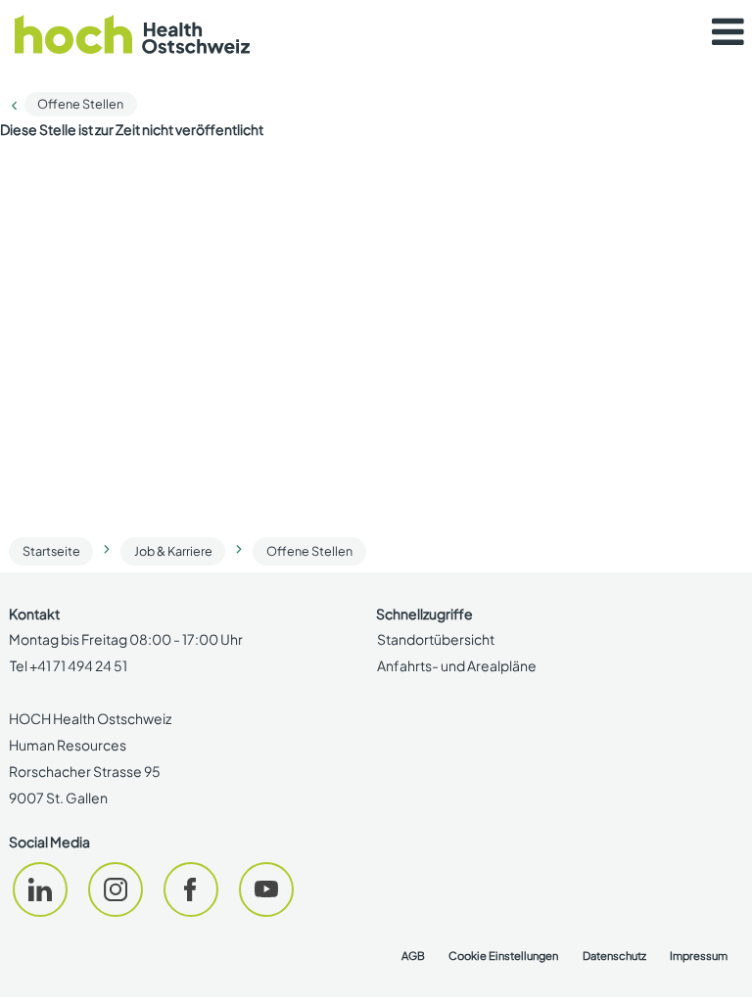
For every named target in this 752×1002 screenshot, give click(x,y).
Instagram (115, 889)
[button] (727, 32)
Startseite (51, 551)
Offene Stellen (80, 104)
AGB (413, 955)
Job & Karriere (173, 551)
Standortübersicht (435, 639)
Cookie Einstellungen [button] (503, 955)
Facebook (191, 889)
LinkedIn (40, 889)
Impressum (699, 955)
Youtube (266, 889)
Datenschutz (614, 955)
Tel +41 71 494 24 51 (68, 665)
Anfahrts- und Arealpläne (457, 665)
